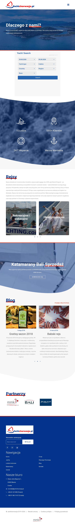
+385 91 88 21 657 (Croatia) (16, 495)
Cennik (8, 470)
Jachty (8, 460)
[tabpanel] (21, 218)
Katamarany (9, 466)
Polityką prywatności (61, 511)
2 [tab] (37, 361)
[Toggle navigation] (68, 4)
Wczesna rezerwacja (54, 334)
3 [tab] (40, 361)
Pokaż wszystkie (62, 303)
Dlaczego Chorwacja (45, 460)
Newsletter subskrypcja (13, 437)
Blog (40, 463)
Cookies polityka (46, 511)
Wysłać (28, 442)
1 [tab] (34, 361)
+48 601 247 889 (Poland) (15, 492)
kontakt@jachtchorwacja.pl (16, 489)
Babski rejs (21, 334)
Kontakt (41, 466)
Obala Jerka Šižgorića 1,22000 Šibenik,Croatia (14, 482)
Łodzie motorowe (11, 463)
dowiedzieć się (37, 277)
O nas (40, 456)
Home (7, 456)
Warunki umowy (33, 511)
